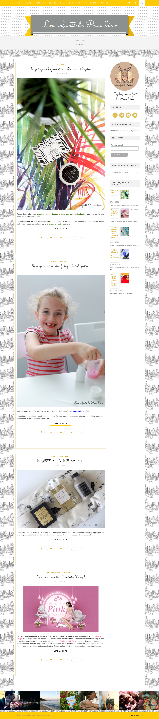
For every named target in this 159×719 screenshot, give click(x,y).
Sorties (52, 3)
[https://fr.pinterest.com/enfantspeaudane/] (135, 117)
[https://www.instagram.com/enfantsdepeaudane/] (128, 117)
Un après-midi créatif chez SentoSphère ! (61, 266)
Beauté (28, 3)
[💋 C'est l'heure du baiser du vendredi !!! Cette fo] (129, 700)
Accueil (17, 3)
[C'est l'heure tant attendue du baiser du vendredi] (89, 700)
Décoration (40, 3)
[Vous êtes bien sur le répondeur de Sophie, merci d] (50, 700)
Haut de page (137, 716)
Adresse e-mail (117, 145)
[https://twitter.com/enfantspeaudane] (122, 117)
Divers (93, 3)
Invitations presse (78, 3)
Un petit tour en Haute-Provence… (61, 460)
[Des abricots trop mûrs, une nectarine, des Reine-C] (149, 700)
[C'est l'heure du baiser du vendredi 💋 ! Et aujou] (10, 700)
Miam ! (62, 3)
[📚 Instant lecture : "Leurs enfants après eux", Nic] (109, 700)
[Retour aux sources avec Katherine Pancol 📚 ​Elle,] (70, 700)
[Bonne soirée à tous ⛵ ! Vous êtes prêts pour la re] (30, 700)
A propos (103, 3)
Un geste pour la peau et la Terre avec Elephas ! (60, 69)
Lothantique (45, 532)
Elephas (50, 221)
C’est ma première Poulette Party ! (61, 577)
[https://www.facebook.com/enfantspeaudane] (115, 117)
